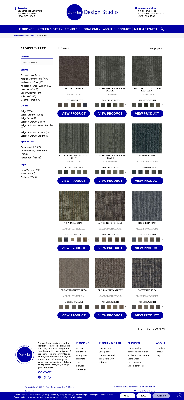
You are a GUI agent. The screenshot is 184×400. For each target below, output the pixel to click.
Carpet (31, 35)
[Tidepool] (147, 138)
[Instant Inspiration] (121, 306)
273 (162, 329)
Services (71, 29)
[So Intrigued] (110, 273)
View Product (74, 113)
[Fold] (72, 172)
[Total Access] (87, 306)
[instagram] (44, 377)
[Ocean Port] (140, 172)
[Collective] (109, 104)
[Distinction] (121, 104)
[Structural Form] (123, 239)
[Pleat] (78, 172)
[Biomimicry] (110, 71)
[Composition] (115, 104)
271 (149, 329)
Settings (161, 395)
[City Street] (160, 172)
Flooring (25, 29)
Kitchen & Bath (49, 29)
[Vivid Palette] (84, 239)
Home (16, 35)
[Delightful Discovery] (74, 205)
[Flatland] (84, 104)
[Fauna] (78, 104)
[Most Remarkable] (66, 239)
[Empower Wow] (115, 306)
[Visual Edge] (110, 205)
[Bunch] (66, 172)
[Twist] (84, 172)
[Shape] (147, 205)
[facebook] (39, 377)
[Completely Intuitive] (109, 306)
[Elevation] (72, 104)
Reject (143, 395)
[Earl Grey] (154, 172)
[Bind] (74, 138)
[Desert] (66, 104)
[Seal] (158, 239)
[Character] (103, 104)
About (107, 29)
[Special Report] (67, 306)
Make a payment (145, 29)
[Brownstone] (147, 172)
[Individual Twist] (110, 239)
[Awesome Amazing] (78, 239)
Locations (90, 29)
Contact (124, 29)
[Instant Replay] (74, 306)
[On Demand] (80, 306)
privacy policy (33, 397)
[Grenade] (140, 239)
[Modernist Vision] (72, 239)
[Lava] (146, 239)
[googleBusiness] (49, 377)
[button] (34, 29)
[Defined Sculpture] (104, 239)
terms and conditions (56, 397)
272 (155, 329)
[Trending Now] (74, 273)
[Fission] (152, 239)
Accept (127, 395)
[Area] (74, 71)
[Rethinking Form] (117, 239)
